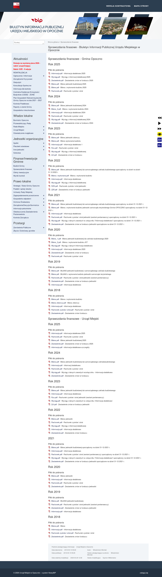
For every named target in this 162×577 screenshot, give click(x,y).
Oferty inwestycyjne (21, 172)
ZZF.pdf (54, 189)
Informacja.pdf (56, 73)
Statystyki (17, 82)
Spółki (15, 143)
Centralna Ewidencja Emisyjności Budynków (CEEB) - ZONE (26, 93)
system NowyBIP (49, 572)
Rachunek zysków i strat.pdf (62, 309)
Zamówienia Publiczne (22, 227)
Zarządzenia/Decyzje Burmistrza (26, 205)
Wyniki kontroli (19, 175)
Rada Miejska (18, 126)
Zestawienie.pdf (57, 80)
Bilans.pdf (55, 84)
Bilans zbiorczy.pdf (58, 302)
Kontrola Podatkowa (21, 103)
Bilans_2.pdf (56, 109)
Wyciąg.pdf (55, 77)
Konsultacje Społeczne (22, 85)
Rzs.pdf (54, 148)
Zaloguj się (144, 572)
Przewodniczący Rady (22, 123)
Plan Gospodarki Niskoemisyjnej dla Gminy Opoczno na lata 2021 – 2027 (27, 99)
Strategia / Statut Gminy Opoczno (26, 185)
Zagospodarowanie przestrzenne (26, 195)
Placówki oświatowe (21, 146)
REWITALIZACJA (20, 72)
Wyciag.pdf (55, 151)
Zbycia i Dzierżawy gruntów (24, 230)
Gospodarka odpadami (22, 198)
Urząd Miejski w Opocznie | (30, 572)
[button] (159, 117)
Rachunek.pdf (56, 91)
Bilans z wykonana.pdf (60, 175)
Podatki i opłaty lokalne (22, 189)
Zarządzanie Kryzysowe (22, 79)
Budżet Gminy (19, 166)
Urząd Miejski (18, 130)
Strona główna (53, 42)
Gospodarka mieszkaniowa (24, 110)
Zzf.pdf (54, 155)
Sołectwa (17, 152)
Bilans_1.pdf (56, 238)
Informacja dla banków (22, 88)
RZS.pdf (54, 186)
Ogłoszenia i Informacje (22, 75)
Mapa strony (141, 6)
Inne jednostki (18, 149)
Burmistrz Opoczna (21, 120)
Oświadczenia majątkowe (23, 133)
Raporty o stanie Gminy (22, 107)
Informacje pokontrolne (22, 208)
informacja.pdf (56, 333)
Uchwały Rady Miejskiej (22, 192)
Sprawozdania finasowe (70, 42)
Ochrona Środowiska (21, 202)
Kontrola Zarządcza (21, 217)
